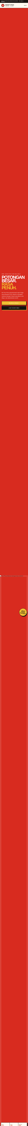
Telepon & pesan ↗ (14, 303)
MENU (25, 5)
